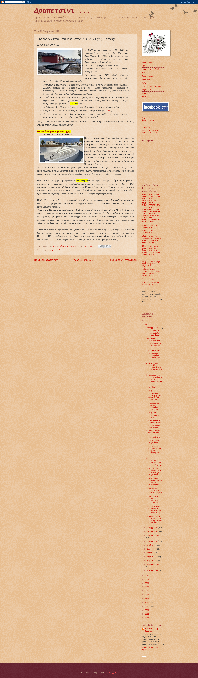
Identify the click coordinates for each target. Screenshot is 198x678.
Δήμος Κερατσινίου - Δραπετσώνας (152, 119)
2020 (147, 579)
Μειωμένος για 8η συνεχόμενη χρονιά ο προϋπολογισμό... (155, 379)
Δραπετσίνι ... (62, 11)
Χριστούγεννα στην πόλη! (152, 442)
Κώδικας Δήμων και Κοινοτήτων (151, 283)
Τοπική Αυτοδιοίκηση (152, 86)
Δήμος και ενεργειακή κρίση (152, 415)
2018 (147, 587)
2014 (147, 602)
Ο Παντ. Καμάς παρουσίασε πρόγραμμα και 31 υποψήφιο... (155, 434)
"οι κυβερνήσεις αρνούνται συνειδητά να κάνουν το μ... (155, 510)
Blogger (112, 673)
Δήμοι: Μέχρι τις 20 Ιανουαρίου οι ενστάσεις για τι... (154, 367)
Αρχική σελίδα (83, 260)
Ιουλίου (151, 545)
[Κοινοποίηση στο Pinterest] (110, 246)
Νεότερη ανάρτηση (46, 260)
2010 (147, 618)
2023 (147, 321)
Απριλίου (152, 557)
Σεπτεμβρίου (153, 535)
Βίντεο (145, 73)
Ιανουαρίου (153, 570)
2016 (147, 595)
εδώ (109, 110)
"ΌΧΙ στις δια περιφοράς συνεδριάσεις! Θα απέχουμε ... (154, 355)
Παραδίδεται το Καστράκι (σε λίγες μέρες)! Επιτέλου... (154, 424)
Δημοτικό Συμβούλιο (151, 69)
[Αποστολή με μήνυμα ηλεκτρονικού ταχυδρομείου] (99, 246)
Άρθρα (144, 83)
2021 (147, 575)
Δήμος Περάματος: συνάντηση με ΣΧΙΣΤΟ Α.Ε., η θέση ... (155, 395)
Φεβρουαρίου (153, 565)
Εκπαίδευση (147, 76)
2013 (147, 606)
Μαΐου (150, 553)
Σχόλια (145, 66)
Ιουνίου (151, 549)
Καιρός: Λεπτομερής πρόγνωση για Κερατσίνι (151, 264)
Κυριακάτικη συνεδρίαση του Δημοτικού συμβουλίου (155, 482)
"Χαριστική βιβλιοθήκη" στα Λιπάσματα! (155, 491)
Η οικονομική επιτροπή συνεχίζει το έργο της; (153, 406)
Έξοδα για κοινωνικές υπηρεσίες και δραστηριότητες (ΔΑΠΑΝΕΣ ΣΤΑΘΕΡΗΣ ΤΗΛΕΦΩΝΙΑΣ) (153, 250)
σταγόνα (146, 127)
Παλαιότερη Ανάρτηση (123, 260)
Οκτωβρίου (152, 531)
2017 (147, 591)
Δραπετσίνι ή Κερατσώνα (151, 630)
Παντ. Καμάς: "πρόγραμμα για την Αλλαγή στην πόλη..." (155, 472)
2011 (147, 614)
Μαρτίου (151, 561)
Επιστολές (147, 97)
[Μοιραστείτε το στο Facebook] (107, 246)
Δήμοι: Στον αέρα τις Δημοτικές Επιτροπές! (152, 500)
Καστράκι (63, 250)
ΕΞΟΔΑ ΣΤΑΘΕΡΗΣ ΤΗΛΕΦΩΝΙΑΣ (149, 226)
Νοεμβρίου (152, 528)
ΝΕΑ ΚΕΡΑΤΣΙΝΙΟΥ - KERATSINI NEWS (151, 132)
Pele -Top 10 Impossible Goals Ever (152, 333)
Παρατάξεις (147, 93)
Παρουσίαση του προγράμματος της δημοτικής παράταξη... (154, 520)
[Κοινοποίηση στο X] (104, 246)
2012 (147, 610)
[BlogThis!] (102, 246)
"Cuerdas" (151, 387)
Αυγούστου (152, 541)
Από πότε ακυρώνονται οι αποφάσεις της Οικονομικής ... (155, 343)
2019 (147, 583)
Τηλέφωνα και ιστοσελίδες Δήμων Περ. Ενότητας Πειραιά (151, 272)
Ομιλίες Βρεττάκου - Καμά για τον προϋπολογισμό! (155, 462)
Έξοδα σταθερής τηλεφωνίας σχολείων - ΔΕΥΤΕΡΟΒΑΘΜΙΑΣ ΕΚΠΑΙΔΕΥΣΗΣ (152, 239)
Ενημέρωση (52, 250)
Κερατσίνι (147, 90)
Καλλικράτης (148, 279)
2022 (147, 325)
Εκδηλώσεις (147, 80)
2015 (147, 599)
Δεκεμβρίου (153, 328)
